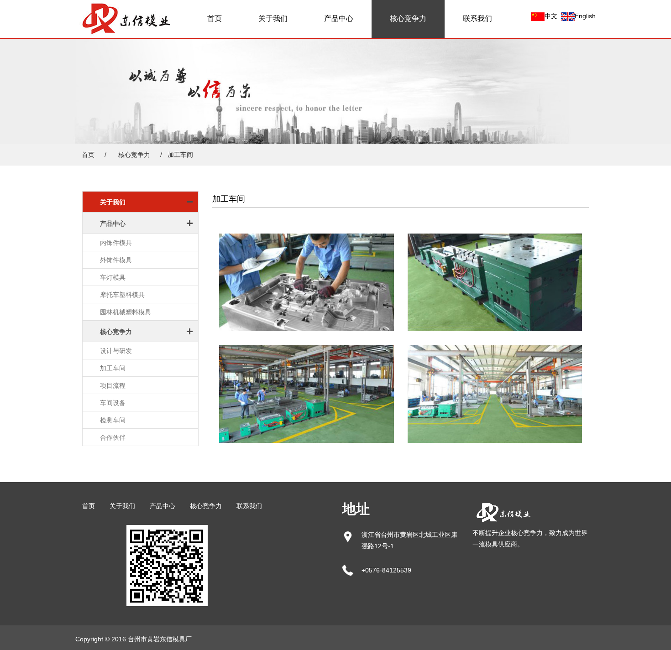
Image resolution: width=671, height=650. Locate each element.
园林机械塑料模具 (125, 312)
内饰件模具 (116, 242)
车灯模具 (113, 277)
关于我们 (273, 18)
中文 (551, 16)
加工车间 (113, 368)
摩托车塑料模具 (122, 294)
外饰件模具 (116, 260)
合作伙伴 (113, 437)
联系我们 (477, 18)
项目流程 (113, 385)
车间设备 (113, 402)
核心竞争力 (408, 18)
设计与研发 (116, 350)
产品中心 (338, 18)
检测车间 (113, 420)
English (585, 16)
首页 (214, 18)
